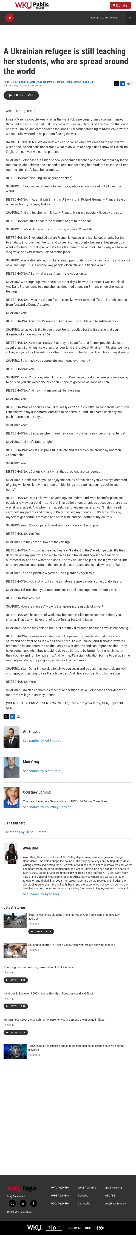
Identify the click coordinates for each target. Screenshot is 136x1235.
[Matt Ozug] (11, 767)
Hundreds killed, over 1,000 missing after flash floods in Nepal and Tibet (48, 993)
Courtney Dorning (53, 82)
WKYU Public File (60, 1187)
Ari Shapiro (21, 82)
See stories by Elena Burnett (25, 832)
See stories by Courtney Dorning (47, 807)
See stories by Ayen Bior (41, 894)
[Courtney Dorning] (11, 797)
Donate (121, 5)
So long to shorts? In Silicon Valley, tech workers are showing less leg (71, 945)
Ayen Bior (89, 82)
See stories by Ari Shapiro (42, 740)
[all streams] (131, 18)
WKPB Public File (60, 1195)
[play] (10, 18)
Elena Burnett (73, 82)
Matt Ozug (35, 82)
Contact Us (84, 1203)
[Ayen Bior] (11, 853)
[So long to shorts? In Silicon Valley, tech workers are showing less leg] (15, 950)
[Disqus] (68, 1127)
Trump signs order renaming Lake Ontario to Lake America (39, 967)
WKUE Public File (87, 1187)
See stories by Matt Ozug (42, 771)
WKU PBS (110, 1195)
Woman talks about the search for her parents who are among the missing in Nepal (54, 1019)
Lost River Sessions (116, 1203)
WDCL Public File (60, 1203)
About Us (83, 1195)
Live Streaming (113, 1187)
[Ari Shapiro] (11, 737)
